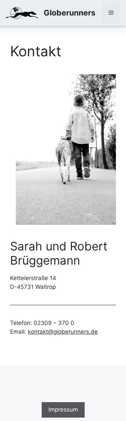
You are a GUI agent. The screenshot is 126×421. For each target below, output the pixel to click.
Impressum (63, 409)
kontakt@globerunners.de (63, 331)
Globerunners (69, 13)
